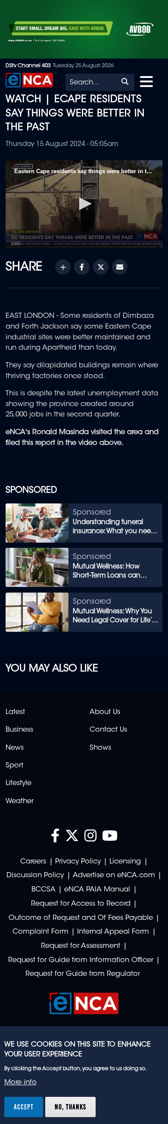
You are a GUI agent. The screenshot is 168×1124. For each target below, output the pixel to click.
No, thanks (70, 1106)
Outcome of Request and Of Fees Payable (81, 918)
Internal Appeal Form (113, 931)
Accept (24, 1106)
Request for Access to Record (81, 903)
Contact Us (108, 730)
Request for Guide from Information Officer (80, 960)
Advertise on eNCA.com (114, 875)
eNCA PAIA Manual (97, 889)
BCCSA (43, 889)
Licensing (125, 861)
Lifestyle (18, 783)
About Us (105, 712)
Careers (33, 861)
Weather (20, 801)
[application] (84, 204)
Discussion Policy (35, 875)
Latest (15, 712)
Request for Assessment (80, 946)
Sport (14, 765)
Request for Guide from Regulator (82, 974)
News (15, 748)
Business (19, 730)
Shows (100, 748)
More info (20, 1082)
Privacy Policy (78, 861)
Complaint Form (40, 931)
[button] (84, 203)
